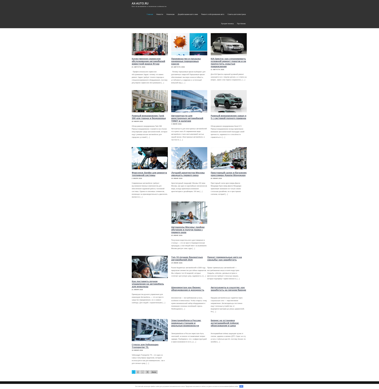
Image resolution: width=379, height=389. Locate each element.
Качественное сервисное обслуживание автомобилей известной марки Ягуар (148, 61)
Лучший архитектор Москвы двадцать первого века (188, 174)
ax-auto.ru (140, 3)
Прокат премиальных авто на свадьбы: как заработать (224, 258)
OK (241, 386)
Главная (150, 14)
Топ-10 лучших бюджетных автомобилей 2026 (187, 258)
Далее (154, 372)
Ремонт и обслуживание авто (212, 14)
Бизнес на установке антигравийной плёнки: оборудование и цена (225, 323)
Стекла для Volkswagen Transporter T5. (145, 345)
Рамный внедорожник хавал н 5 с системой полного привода (228, 117)
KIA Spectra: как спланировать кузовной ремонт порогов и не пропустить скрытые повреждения (228, 62)
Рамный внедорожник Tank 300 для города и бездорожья (149, 117)
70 (147, 372)
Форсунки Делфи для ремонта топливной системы (149, 174)
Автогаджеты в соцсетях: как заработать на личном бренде (228, 288)
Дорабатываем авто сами (188, 14)
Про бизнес (241, 23)
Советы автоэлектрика (237, 14)
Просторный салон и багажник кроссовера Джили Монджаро (229, 174)
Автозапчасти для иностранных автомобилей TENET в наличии (187, 118)
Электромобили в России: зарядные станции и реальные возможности (186, 323)
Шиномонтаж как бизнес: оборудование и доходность (187, 288)
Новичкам (170, 14)
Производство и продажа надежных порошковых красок (186, 61)
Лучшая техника (227, 23)
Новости (159, 14)
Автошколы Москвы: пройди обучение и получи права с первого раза (188, 230)
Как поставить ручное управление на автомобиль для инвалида (148, 284)
